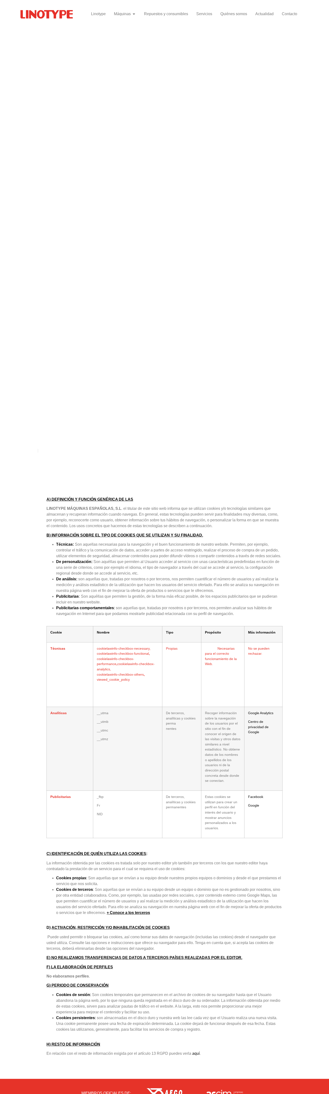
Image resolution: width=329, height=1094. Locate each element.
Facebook (255, 797)
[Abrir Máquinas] (134, 14)
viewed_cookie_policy (113, 679)
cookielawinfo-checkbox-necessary (123, 648)
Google (253, 805)
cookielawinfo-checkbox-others (120, 674)
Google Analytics (260, 713)
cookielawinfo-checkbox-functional (123, 653)
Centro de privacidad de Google (258, 727)
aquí (196, 1053)
